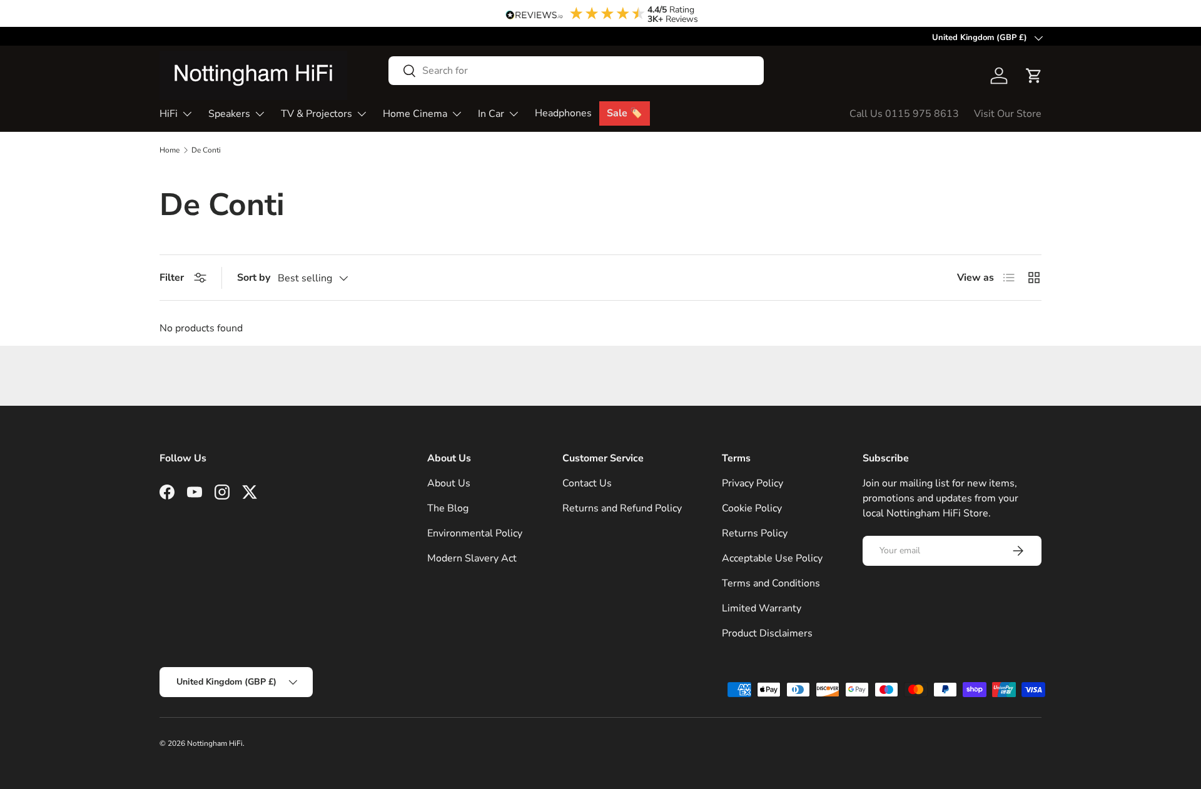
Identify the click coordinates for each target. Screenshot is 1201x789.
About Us (448, 483)
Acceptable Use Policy (772, 558)
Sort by (253, 277)
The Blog (448, 508)
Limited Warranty (761, 608)
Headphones (563, 113)
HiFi (169, 114)
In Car (491, 114)
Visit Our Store (1007, 114)
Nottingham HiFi (215, 743)
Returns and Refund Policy (622, 508)
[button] (1034, 75)
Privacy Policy (752, 483)
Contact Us (587, 483)
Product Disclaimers (767, 633)
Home (170, 150)
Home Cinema (415, 114)
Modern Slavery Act (472, 558)
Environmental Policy (474, 533)
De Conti (206, 150)
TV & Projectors (316, 114)
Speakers (229, 114)
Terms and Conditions (771, 583)
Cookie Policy (752, 508)
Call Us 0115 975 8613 (904, 114)
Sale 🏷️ (624, 113)
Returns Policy (755, 533)
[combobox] (576, 70)
